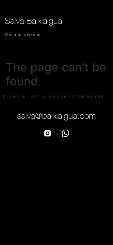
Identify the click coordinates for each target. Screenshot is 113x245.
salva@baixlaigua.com (56, 115)
